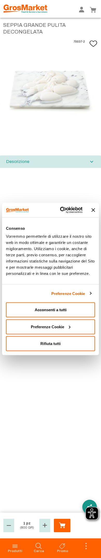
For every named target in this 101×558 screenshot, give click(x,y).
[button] (8, 525)
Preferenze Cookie (68, 293)
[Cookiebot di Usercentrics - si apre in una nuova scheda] (61, 210)
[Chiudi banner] (93, 210)
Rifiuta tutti (50, 343)
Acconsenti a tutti (51, 310)
